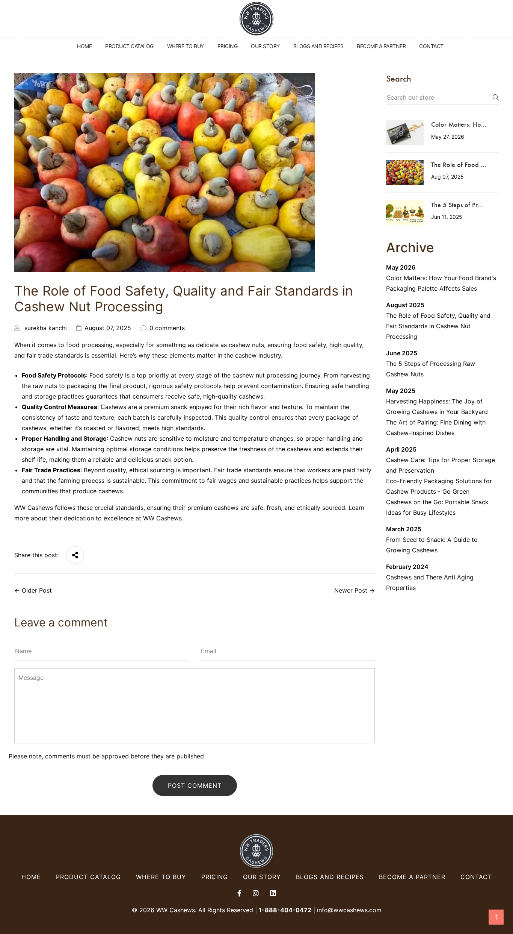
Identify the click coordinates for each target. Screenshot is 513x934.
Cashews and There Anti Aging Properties (430, 582)
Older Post (37, 590)
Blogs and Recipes (330, 877)
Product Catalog (88, 877)
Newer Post (350, 590)
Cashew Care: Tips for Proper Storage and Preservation (440, 465)
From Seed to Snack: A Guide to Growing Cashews (432, 545)
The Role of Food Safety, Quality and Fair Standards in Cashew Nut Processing (438, 326)
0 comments (167, 328)
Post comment (195, 785)
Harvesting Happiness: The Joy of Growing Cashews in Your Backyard (437, 406)
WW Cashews (162, 518)
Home (31, 877)
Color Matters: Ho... (459, 124)
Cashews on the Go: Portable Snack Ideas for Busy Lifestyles (437, 507)
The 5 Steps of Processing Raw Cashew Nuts (430, 369)
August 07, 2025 (107, 328)
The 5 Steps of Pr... (457, 204)
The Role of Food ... (458, 164)
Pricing (214, 877)
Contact (476, 877)
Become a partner (412, 877)
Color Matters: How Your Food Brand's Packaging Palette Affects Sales (441, 283)
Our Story (262, 877)
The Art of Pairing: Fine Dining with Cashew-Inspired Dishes (436, 427)
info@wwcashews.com (349, 910)
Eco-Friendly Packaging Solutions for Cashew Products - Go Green (439, 486)
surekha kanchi (45, 328)
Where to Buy (161, 877)
